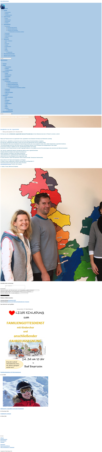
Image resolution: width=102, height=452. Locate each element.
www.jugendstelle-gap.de (5, 164)
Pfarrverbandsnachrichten (8, 111)
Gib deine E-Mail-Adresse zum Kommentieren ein (10, 291)
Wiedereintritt (10, 109)
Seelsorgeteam (8, 66)
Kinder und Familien (9, 92)
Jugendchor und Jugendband (13, 85)
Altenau (6, 73)
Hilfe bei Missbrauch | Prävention (7, 447)
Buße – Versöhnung (9, 97)
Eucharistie (7, 100)
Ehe (6, 98)
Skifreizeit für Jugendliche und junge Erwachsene (12, 408)
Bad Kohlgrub (7, 76)
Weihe (6, 106)
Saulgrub (7, 78)
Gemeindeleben (6, 79)
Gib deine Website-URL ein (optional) (8, 292)
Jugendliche (7, 90)
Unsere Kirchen (6, 71)
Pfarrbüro (7, 68)
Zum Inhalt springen (4, 1)
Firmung (6, 101)
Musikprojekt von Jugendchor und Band (17, 87)
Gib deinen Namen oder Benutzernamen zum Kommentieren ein (13, 290)
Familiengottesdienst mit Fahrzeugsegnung (10, 372)
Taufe (6, 105)
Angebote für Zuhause (5, 413)
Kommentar (2, 288)
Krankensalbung (8, 103)
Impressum (2, 444)
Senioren (7, 93)
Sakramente (5, 95)
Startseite (4, 63)
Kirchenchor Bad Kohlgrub (13, 82)
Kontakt (4, 65)
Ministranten (7, 89)
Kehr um (6, 108)
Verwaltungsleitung (8, 70)
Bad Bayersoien (8, 74)
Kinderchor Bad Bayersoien (13, 84)
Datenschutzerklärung (5, 445)
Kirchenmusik (8, 81)
